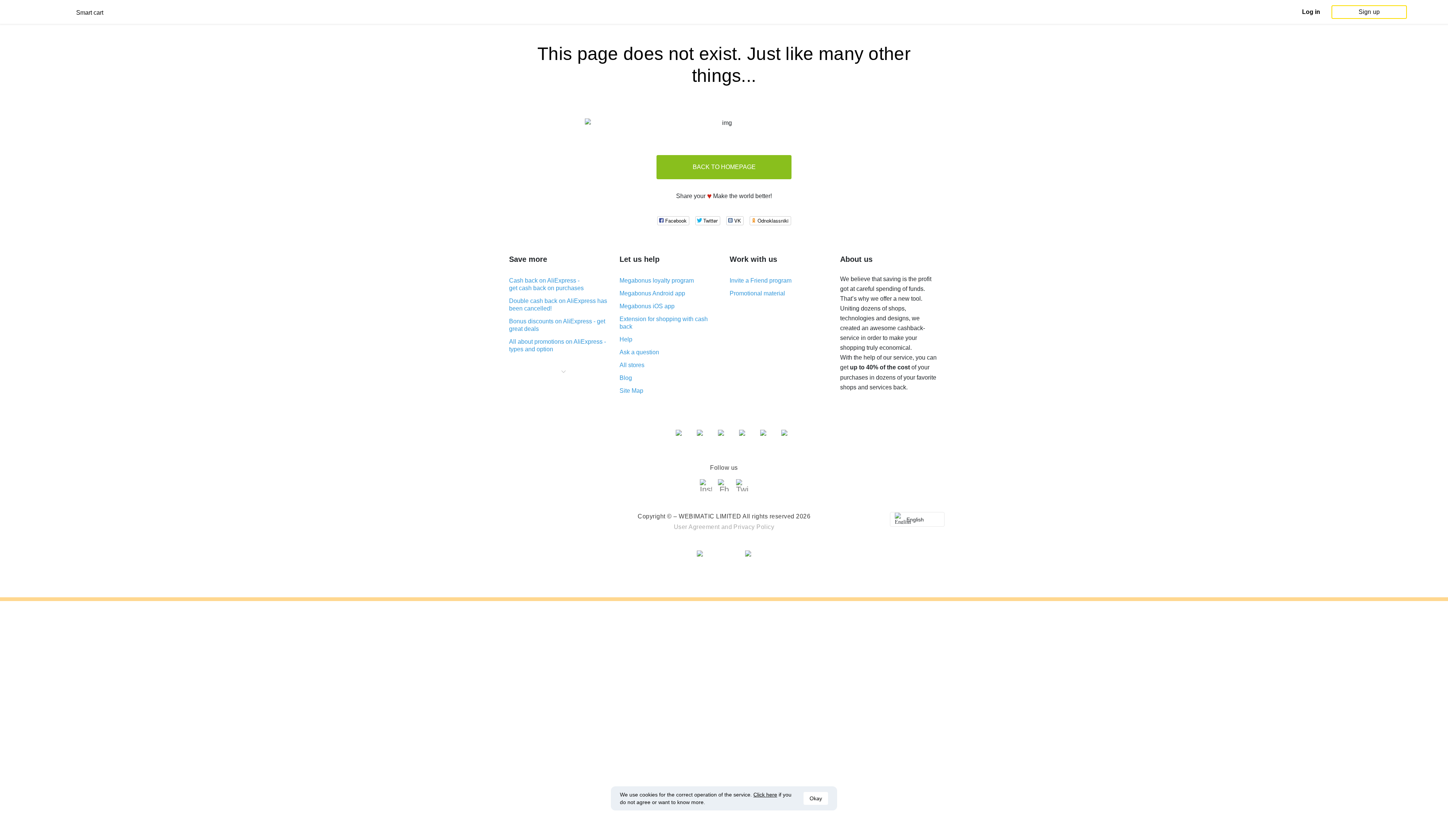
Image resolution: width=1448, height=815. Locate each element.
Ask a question (639, 352)
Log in (1311, 12)
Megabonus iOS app (647, 306)
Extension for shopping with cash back (664, 323)
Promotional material (757, 293)
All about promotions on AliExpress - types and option (557, 345)
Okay (816, 798)
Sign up (1369, 12)
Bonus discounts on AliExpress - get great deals (557, 325)
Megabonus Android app (652, 293)
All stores (632, 365)
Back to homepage (724, 167)
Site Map (631, 391)
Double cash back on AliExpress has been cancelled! (558, 305)
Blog (626, 378)
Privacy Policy (753, 527)
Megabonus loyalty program (657, 280)
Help (626, 339)
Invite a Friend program (760, 280)
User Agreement (697, 527)
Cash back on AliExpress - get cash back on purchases (546, 284)
